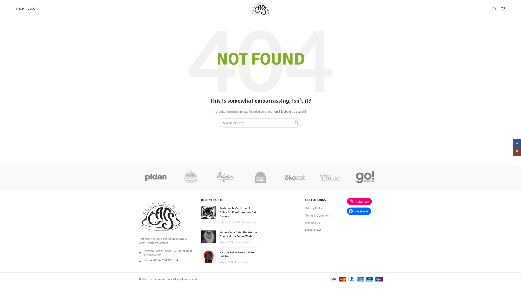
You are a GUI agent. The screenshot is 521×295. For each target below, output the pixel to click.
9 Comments (242, 242)
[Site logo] (260, 8)
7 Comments (248, 222)
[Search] (494, 9)
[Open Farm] (260, 177)
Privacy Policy (314, 208)
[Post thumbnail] (208, 215)
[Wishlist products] (503, 9)
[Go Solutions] (365, 177)
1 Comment (241, 262)
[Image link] (161, 216)
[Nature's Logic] (330, 177)
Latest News (313, 229)
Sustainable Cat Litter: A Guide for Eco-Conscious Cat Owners (237, 212)
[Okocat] (295, 177)
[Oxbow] (190, 177)
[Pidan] (156, 177)
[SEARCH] (297, 123)
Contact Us (312, 222)
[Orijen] (225, 177)
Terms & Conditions (318, 215)
